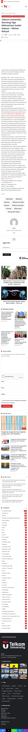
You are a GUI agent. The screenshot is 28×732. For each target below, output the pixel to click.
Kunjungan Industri (6, 601)
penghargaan (5, 589)
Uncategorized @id (10, 13)
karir (3, 623)
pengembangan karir (7, 618)
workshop (4, 585)
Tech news (3, 714)
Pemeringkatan (5, 520)
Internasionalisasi (6, 628)
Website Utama (4, 708)
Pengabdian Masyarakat (8, 611)
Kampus (7, 202)
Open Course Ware (5, 713)
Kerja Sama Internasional (8, 587)
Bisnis (3, 561)
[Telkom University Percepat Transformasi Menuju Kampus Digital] (21, 334)
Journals (3, 711)
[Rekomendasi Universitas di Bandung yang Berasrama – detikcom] (5, 666)
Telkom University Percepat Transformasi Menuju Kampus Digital (20, 341)
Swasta (7, 205)
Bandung (19, 199)
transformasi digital (6, 556)
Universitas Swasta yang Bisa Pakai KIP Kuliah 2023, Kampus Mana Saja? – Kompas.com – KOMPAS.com (19, 448)
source (3, 194)
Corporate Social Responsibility (10, 616)
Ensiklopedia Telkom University (8, 718)
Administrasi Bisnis (6, 546)
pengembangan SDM (7, 566)
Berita (3, 527)
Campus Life (4, 716)
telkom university (6, 597)
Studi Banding (5, 606)
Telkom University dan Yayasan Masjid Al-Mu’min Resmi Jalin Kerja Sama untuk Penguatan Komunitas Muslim (7, 315)
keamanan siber (6, 551)
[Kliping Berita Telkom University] (8, 6)
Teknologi (4, 522)
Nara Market (5, 604)
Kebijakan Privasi (5, 721)
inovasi (3, 534)
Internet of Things (7, 568)
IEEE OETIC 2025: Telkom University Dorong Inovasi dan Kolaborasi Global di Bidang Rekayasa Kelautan (20, 323)
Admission (3, 710)
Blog (3, 530)
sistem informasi (6, 599)
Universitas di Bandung (18, 16)
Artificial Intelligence (7, 558)
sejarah (4, 580)
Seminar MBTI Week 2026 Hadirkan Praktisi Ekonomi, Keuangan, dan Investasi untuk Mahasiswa (12, 496)
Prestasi (4, 515)
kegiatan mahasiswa (7, 594)
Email (3, 387)
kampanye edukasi (6, 577)
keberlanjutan (5, 592)
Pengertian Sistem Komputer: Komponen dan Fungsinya (19, 440)
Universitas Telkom (14, 212)
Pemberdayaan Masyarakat (8, 613)
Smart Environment (6, 621)
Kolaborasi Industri (6, 549)
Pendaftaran (5, 513)
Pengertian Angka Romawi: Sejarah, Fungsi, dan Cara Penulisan (13, 433)
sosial (3, 570)
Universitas (18, 208)
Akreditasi (10, 199)
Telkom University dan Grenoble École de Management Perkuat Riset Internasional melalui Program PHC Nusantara (13, 491)
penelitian (4, 539)
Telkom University (18, 205)
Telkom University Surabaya (17, 696)
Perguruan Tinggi (18, 202)
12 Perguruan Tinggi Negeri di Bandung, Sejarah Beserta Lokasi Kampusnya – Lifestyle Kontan (19, 457)
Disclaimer (3, 724)
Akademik (4, 544)
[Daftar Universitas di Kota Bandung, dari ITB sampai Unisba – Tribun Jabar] (23, 666)
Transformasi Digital (11, 698)
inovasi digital (5, 537)
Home (4, 13)
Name (3, 381)
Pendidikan (4, 525)
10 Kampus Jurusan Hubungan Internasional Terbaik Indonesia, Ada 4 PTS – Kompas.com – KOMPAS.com (18, 467)
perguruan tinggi (6, 573)
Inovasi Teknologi (9, 688)
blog (25, 685)
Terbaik (9, 208)
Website (3, 394)
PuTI (4, 34)
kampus (4, 575)
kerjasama (4, 582)
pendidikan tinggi (6, 542)
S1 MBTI (3, 693)
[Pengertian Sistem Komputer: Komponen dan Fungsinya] (5, 441)
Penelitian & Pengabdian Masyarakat (11, 518)
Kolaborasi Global (6, 625)
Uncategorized (5, 554)
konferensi (4, 563)
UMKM (3, 609)
